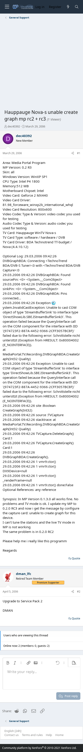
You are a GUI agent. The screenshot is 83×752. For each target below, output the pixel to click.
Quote (76, 558)
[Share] (72, 153)
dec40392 (14, 126)
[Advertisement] (41, 65)
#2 (78, 591)
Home (59, 735)
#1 (78, 153)
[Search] (76, 6)
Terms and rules (32, 735)
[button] (7, 662)
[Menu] (7, 6)
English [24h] (12, 731)
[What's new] (68, 6)
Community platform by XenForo (39, 748)
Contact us (11, 735)
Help (49, 735)
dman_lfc (23, 573)
